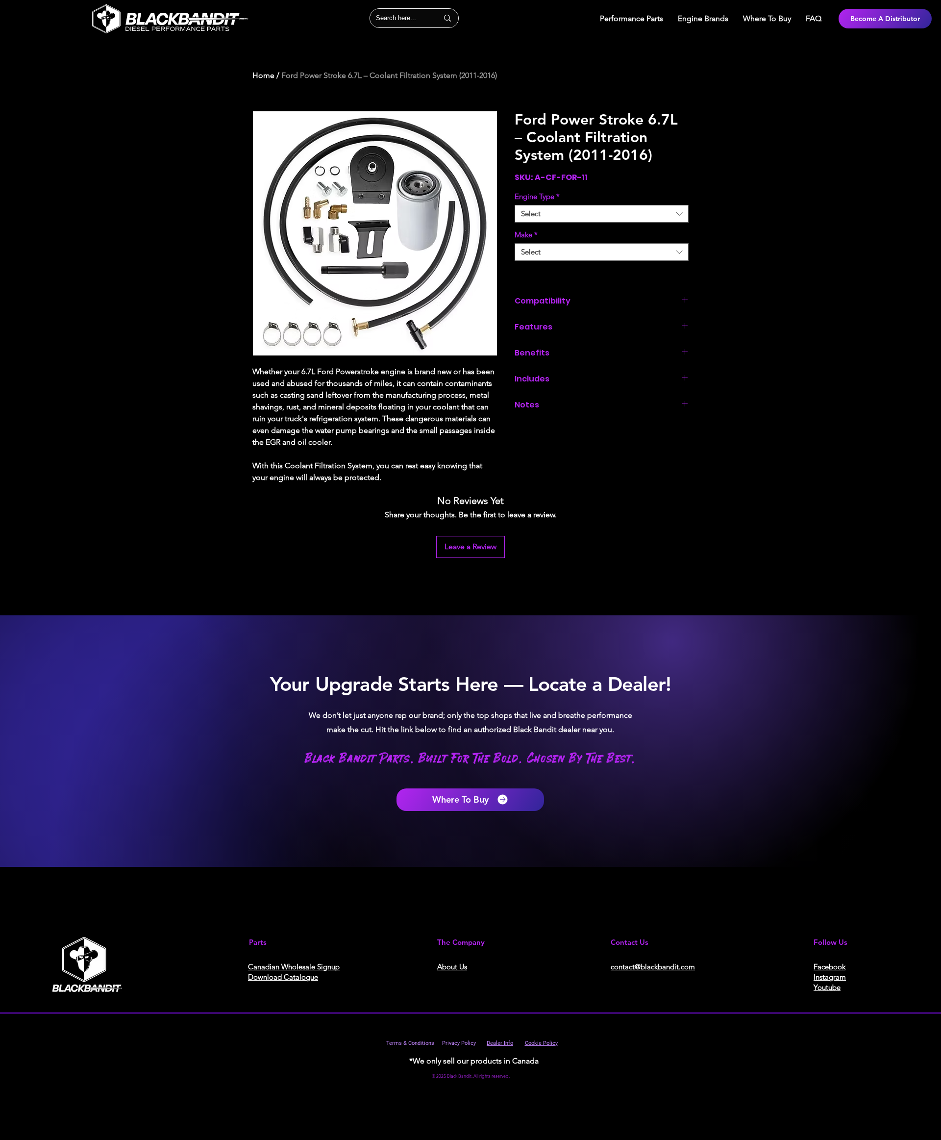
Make (526, 234)
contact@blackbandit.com (653, 966)
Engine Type (537, 196)
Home (263, 75)
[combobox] (602, 214)
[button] (703, 18)
